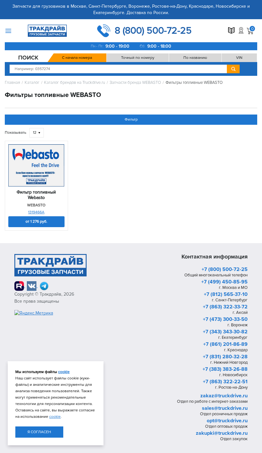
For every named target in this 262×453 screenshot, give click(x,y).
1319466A (36, 212)
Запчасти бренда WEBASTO (135, 83)
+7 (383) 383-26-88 (225, 369)
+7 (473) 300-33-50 (225, 319)
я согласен (39, 432)
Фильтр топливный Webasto (36, 195)
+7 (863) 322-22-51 (225, 381)
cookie (64, 372)
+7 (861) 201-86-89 (225, 344)
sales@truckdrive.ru (225, 408)
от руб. (36, 221)
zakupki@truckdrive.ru (222, 433)
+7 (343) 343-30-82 (225, 332)
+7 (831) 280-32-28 (225, 356)
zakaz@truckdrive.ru (224, 395)
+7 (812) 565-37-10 (226, 294)
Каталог (32, 83)
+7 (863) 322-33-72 (225, 307)
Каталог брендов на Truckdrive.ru (74, 83)
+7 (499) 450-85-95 (224, 282)
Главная (12, 83)
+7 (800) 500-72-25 (225, 269)
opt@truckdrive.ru (227, 420)
